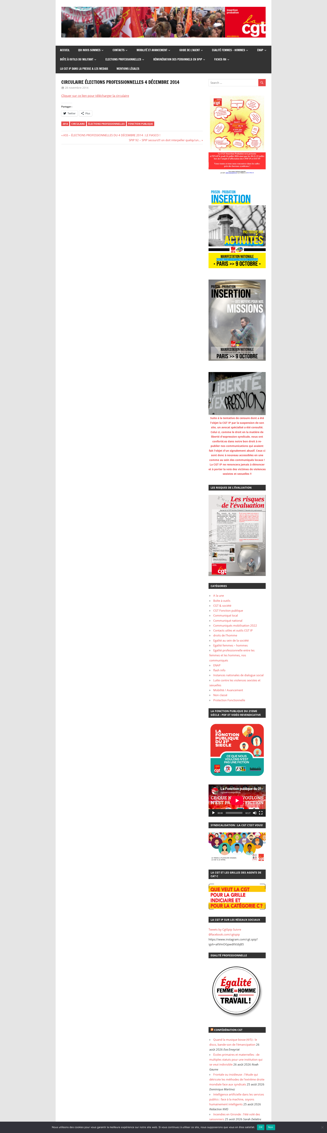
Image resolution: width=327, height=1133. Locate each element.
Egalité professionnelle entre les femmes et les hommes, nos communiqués (232, 655)
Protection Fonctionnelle (229, 700)
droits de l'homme (225, 635)
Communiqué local (225, 615)
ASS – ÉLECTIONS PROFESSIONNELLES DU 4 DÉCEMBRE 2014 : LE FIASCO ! (111, 135)
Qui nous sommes (89, 50)
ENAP (260, 50)
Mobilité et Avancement (152, 50)
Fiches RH (220, 59)
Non (270, 1127)
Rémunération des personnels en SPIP (177, 59)
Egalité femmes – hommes (228, 50)
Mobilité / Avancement (228, 690)
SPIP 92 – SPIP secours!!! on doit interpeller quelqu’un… (165, 140)
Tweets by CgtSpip (220, 929)
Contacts (119, 50)
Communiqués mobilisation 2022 (235, 625)
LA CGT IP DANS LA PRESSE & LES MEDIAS (84, 69)
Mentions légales (128, 69)
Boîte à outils (221, 601)
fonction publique (140, 123)
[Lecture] (213, 813)
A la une (218, 595)
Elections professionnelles (123, 59)
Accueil (65, 50)
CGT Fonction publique (228, 610)
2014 (65, 123)
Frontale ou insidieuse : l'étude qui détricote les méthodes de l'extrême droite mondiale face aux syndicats (236, 1079)
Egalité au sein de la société (231, 640)
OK (260, 1127)
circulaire (78, 123)
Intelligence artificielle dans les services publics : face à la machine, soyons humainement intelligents (236, 1099)
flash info (219, 670)
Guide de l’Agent (189, 50)
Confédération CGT (228, 1030)
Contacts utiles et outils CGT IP (233, 630)
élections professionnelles (106, 123)
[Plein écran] (261, 813)
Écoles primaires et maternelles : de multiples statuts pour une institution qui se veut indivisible (235, 1059)
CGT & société (222, 605)
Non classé (220, 695)
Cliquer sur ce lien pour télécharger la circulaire (95, 96)
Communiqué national (227, 620)
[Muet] (255, 813)
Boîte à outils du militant (76, 59)
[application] (237, 800)
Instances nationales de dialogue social (238, 675)
